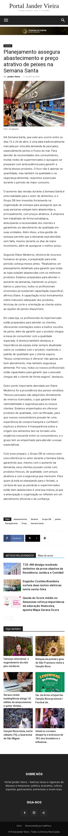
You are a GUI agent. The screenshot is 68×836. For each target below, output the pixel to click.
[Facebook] (24, 812)
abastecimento (20, 519)
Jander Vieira (13, 76)
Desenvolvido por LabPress (38, 825)
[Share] (43, 812)
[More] (44, 538)
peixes (58, 519)
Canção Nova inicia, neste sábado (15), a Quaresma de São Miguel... (18, 735)
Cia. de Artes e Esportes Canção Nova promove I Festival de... (49, 699)
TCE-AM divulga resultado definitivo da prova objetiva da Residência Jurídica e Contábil (43, 568)
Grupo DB (46, 519)
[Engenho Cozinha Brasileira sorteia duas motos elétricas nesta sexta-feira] (12, 585)
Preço (24, 523)
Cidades (8, 46)
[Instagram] (34, 812)
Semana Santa (37, 523)
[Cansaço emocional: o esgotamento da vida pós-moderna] (18, 646)
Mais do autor (45, 555)
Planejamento (11, 523)
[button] (6, 20)
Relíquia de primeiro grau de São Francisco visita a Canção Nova (49, 663)
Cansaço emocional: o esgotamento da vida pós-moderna (16, 663)
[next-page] (11, 618)
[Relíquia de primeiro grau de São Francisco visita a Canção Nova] (50, 646)
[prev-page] (5, 618)
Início (19, 825)
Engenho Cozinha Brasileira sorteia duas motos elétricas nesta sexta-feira (42, 585)
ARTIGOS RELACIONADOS (20, 555)
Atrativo (34, 519)
